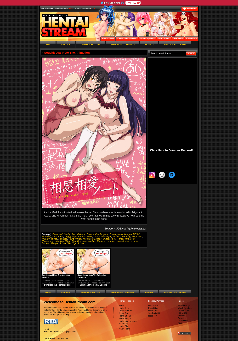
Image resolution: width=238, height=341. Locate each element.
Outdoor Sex (109, 238)
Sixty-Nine (137, 236)
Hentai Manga (184, 305)
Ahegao (128, 234)
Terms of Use (62, 338)
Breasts (110, 241)
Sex (73, 234)
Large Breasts (123, 241)
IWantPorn (123, 324)
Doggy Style (71, 236)
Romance (82, 241)
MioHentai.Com (125, 311)
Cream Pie (57, 236)
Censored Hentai (49, 280)
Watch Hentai (124, 329)
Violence (81, 234)
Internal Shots (85, 236)
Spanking (46, 236)
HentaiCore (124, 308)
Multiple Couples (96, 241)
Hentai (122, 305)
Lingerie (104, 234)
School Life (65, 243)
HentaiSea (153, 305)
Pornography (116, 234)
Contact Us (183, 321)
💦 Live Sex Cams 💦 (112, 2)
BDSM (136, 234)
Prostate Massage (92, 238)
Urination (59, 241)
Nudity (67, 234)
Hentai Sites (124, 326)
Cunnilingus (105, 236)
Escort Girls (153, 308)
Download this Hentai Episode (58, 285)
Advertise (182, 318)
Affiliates (181, 315)
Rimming (125, 236)
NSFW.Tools (153, 311)
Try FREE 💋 (133, 2)
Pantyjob (62, 238)
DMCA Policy (49, 338)
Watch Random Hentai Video (185, 309)
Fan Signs (182, 313)
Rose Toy (152, 316)
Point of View (75, 238)
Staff (180, 323)
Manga (54, 243)
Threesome (123, 238)
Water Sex (70, 241)
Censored (57, 234)
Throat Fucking (49, 238)
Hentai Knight (125, 318)
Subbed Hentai (63, 280)
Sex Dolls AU (154, 313)
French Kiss (93, 234)
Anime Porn (124, 313)
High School (78, 243)
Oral (96, 236)
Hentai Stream (125, 316)
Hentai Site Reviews (127, 321)
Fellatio (116, 236)
